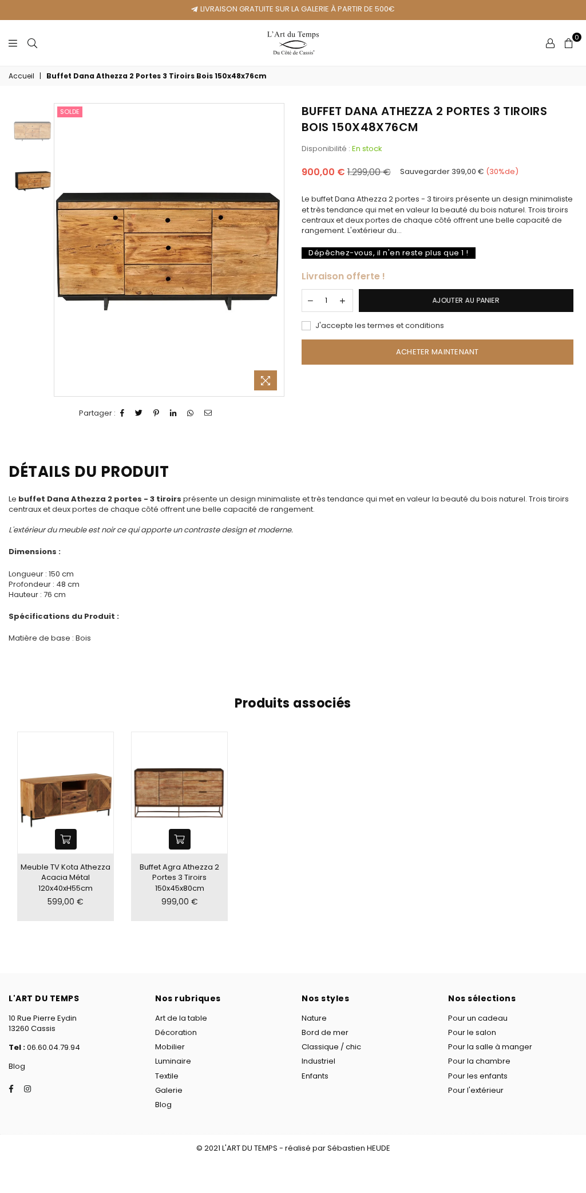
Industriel (318, 1061)
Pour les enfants (478, 1075)
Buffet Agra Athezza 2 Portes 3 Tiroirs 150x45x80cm (179, 877)
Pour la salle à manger (490, 1046)
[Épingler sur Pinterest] (157, 413)
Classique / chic (331, 1046)
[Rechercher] (32, 43)
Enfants (315, 1075)
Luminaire (173, 1061)
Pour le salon (472, 1032)
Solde (70, 111)
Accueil (21, 76)
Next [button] (274, 250)
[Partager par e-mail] (208, 413)
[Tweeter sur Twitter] (139, 413)
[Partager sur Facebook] (122, 413)
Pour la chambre (479, 1061)
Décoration (176, 1032)
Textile (167, 1075)
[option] (169, 250)
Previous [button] (64, 250)
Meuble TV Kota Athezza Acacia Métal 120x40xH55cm (65, 877)
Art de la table (181, 1018)
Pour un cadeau (478, 1018)
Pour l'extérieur (476, 1090)
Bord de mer (325, 1032)
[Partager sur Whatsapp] (190, 413)
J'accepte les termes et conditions (379, 326)
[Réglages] (550, 43)
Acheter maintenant (437, 351)
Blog (17, 1066)
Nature (314, 1018)
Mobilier (170, 1046)
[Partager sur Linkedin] (173, 413)
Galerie (169, 1090)
